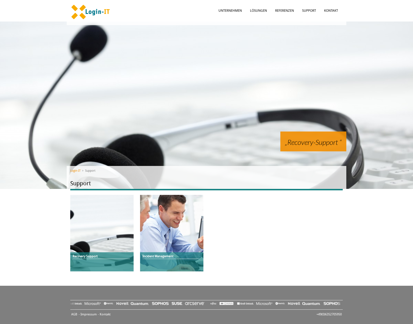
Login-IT (75, 170)
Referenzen (285, 11)
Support (309, 11)
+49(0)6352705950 (329, 314)
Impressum (89, 314)
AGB (74, 314)
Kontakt (331, 11)
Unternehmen (230, 11)
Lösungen (259, 11)
